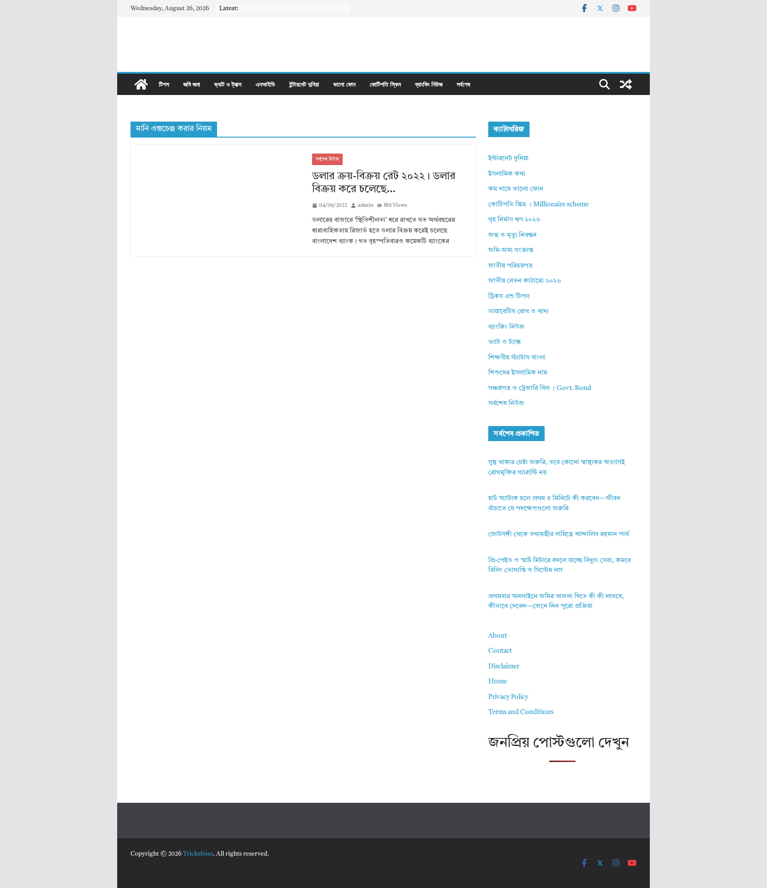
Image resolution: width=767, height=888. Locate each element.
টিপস (164, 84)
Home (497, 682)
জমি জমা (191, 84)
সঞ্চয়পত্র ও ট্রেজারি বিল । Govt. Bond (539, 388)
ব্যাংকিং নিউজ (429, 84)
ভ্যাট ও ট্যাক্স (227, 84)
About (497, 636)
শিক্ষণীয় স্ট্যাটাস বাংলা (517, 358)
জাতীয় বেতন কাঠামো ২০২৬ (524, 281)
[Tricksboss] (141, 84)
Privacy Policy (508, 697)
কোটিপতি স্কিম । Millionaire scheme (538, 204)
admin (365, 205)
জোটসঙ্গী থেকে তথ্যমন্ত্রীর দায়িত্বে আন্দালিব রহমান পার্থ (558, 534)
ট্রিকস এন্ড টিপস (509, 296)
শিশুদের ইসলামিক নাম (517, 373)
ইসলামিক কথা (506, 174)
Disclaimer (503, 666)
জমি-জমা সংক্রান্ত (510, 250)
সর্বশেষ (463, 84)
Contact (500, 651)
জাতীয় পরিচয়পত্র (510, 266)
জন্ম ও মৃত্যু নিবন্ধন (512, 235)
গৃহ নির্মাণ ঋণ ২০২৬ (514, 220)
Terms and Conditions (521, 712)
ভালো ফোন (344, 84)
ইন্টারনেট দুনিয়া (304, 84)
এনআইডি (265, 84)
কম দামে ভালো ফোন (515, 189)
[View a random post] (626, 84)
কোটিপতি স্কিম (385, 84)
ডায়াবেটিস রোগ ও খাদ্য (518, 311)
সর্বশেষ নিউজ (327, 159)
